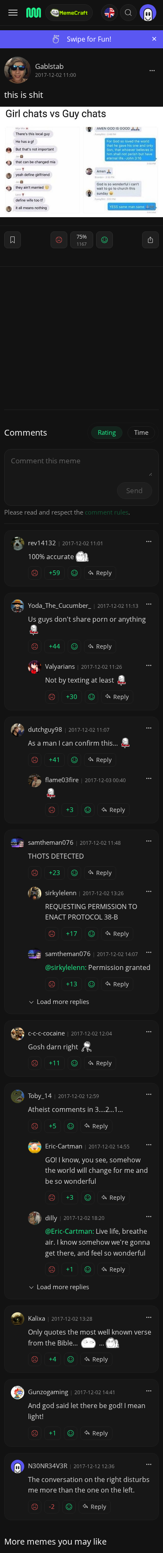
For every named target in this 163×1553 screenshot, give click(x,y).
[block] (152, 70)
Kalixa (36, 1318)
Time (141, 432)
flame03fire (61, 779)
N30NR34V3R (47, 1465)
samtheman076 (50, 842)
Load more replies (63, 1001)
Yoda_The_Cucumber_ (59, 605)
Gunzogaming (48, 1391)
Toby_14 (39, 1095)
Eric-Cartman (63, 1146)
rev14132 (42, 543)
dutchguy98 (45, 729)
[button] (128, 12)
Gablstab (49, 66)
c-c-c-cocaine (46, 1033)
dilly (51, 1218)
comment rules (106, 512)
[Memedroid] (33, 13)
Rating (107, 432)
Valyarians (59, 666)
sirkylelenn (60, 892)
